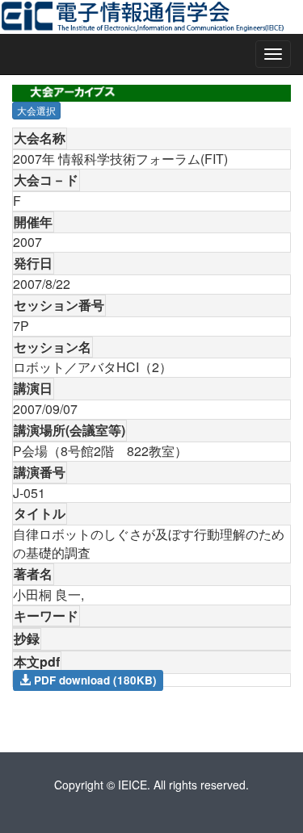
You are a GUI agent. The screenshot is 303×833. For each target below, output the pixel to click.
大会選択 (36, 110)
